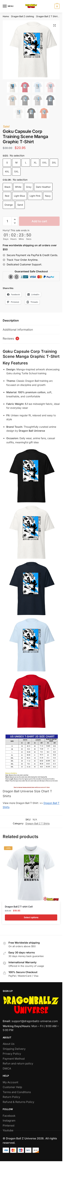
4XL (7, 171)
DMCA (7, 1068)
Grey (28, 186)
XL (35, 162)
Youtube (8, 1130)
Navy (48, 195)
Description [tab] (11, 320)
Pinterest (8, 1125)
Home (6, 16)
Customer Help (12, 1087)
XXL (44, 162)
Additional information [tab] (18, 329)
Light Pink (35, 195)
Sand (20, 204)
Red (7, 195)
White (18, 186)
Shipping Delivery (14, 1049)
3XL (54, 162)
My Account (10, 1082)
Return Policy (11, 1097)
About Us (8, 1044)
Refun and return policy (18, 1063)
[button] (54, 25)
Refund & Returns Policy (18, 1102)
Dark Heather (43, 186)
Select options (31, 917)
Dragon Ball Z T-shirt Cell (18, 906)
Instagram (9, 1120)
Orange (9, 204)
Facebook (9, 1115)
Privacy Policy (12, 1053)
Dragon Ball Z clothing (22, 16)
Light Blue (19, 195)
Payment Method (14, 1058)
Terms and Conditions (17, 1092)
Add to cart (39, 221)
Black (7, 186)
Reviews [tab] (10, 338)
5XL (16, 171)
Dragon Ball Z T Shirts (47, 16)
